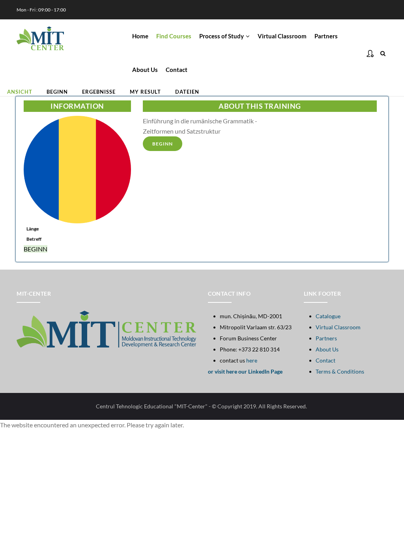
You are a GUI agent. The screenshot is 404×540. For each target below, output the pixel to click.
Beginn (57, 92)
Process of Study (222, 36)
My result (145, 92)
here (251, 360)
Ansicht (23, 92)
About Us (145, 69)
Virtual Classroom (282, 36)
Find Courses (173, 36)
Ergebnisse (99, 92)
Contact (176, 69)
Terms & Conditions (340, 371)
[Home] (40, 34)
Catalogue (328, 316)
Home (140, 36)
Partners (326, 36)
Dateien (187, 92)
